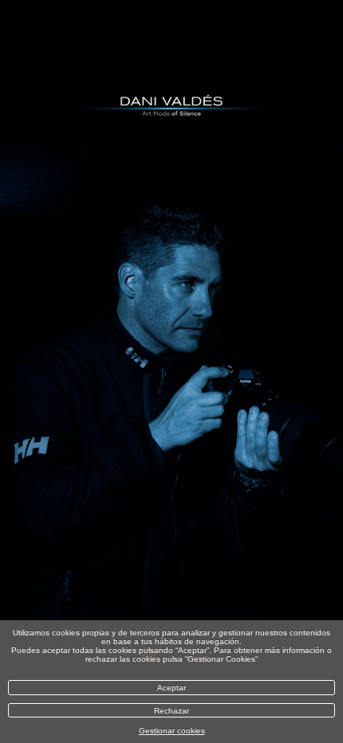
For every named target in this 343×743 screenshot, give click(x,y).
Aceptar (171, 687)
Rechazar (171, 710)
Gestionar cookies (172, 730)
